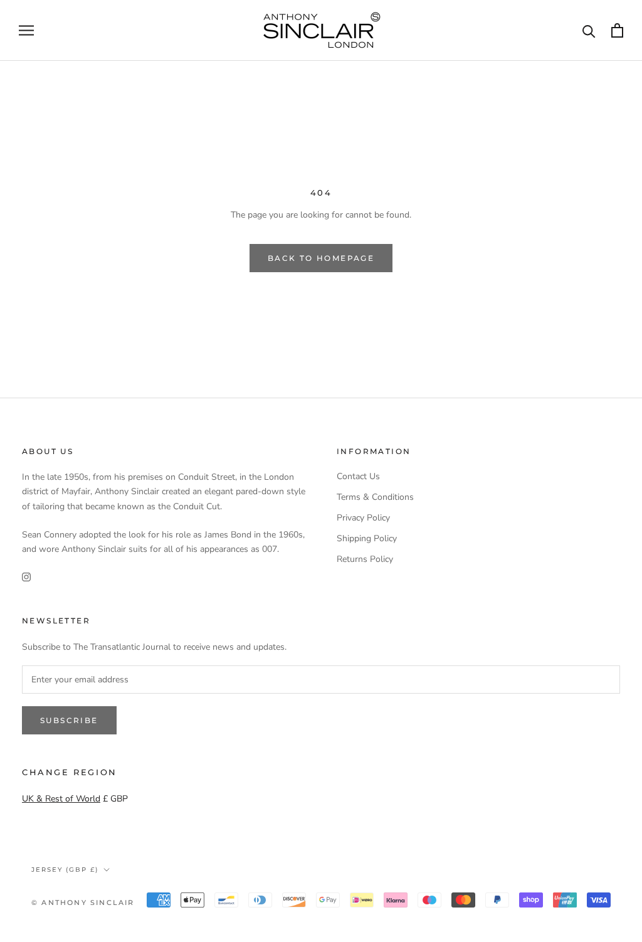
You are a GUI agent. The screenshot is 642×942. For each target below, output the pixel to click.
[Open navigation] (26, 30)
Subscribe (69, 720)
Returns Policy (365, 559)
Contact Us (358, 476)
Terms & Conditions (375, 497)
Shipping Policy (367, 538)
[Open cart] (617, 30)
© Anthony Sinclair (83, 902)
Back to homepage (321, 258)
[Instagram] (26, 576)
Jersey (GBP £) (64, 869)
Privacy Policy (363, 518)
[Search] (589, 30)
